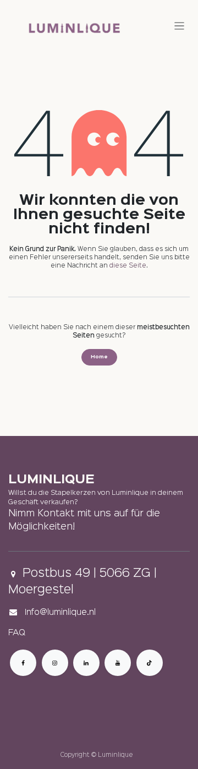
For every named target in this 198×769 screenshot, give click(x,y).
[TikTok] (149, 663)
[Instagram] (55, 663)
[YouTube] (118, 663)
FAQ (16, 633)
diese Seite (127, 266)
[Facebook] (23, 663)
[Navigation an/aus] (179, 26)
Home (99, 357)
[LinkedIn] (86, 663)
